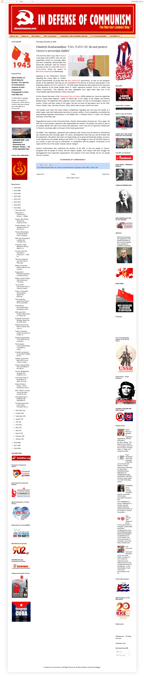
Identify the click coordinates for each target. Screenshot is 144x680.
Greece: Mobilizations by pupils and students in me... (22, 373)
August (18, 419)
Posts (120, 651)
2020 (15, 205)
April (17, 430)
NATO (87, 167)
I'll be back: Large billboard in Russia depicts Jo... (21, 246)
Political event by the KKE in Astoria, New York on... (22, 326)
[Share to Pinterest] (52, 165)
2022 (15, 199)
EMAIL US (25, 36)
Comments (121, 655)
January (18, 439)
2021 (15, 202)
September (19, 416)
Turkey (92, 167)
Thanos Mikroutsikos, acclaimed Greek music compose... (22, 233)
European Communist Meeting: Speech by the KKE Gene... (22, 320)
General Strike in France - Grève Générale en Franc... (22, 385)
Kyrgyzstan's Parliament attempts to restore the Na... (22, 273)
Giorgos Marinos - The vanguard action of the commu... (22, 227)
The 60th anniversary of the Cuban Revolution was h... (22, 405)
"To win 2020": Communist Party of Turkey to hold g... (22, 286)
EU (56, 167)
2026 (15, 188)
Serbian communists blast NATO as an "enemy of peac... (21, 360)
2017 (15, 445)
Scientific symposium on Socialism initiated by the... (22, 353)
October (18, 413)
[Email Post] (41, 165)
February (19, 436)
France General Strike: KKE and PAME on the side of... (22, 366)
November (19, 410)
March (18, 433)
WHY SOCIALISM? (50, 36)
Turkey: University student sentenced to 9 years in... (22, 333)
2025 (15, 190)
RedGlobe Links (121, 643)
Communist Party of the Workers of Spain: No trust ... (21, 379)
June (17, 425)
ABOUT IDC (14, 36)
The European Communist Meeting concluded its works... (22, 346)
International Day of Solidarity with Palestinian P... (21, 398)
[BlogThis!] (46, 165)
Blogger (97, 667)
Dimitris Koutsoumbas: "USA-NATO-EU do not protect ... (22, 339)
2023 (15, 196)
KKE (83, 167)
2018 (15, 442)
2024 (15, 193)
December (19, 210)
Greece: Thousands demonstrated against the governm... (21, 293)
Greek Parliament (68, 167)
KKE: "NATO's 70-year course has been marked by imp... (22, 392)
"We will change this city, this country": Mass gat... (21, 261)
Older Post (105, 174)
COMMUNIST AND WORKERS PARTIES (74, 36)
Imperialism (78, 167)
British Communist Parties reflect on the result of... (22, 267)
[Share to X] (48, 165)
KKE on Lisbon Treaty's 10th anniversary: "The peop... (22, 280)
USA (96, 167)
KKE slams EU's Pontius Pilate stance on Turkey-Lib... (22, 313)
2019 (15, 208)
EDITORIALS (36, 36)
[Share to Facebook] (50, 165)
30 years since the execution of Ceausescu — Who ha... (22, 253)
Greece (59, 167)
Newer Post (40, 174)
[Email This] (45, 165)
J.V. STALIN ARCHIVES (98, 36)
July (17, 422)
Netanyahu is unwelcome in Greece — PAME (21, 214)
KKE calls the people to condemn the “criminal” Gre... (22, 240)
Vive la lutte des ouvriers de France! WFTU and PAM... (22, 301)
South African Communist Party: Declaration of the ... (22, 307)
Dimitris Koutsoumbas (47, 167)
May (17, 427)
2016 (15, 448)
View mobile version (73, 178)
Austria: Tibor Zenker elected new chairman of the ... (22, 220)
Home (73, 174)
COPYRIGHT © (114, 36)
